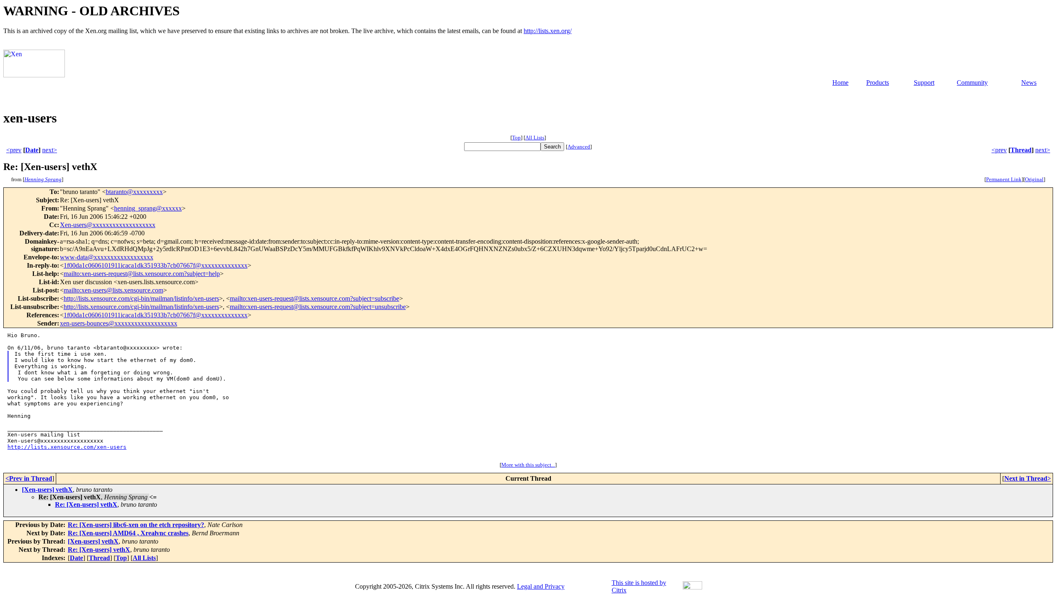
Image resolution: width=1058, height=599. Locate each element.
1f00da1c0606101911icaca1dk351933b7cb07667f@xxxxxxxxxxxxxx (156, 265)
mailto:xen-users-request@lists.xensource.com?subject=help (142, 273)
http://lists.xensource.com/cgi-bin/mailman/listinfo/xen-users (141, 298)
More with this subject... (528, 465)
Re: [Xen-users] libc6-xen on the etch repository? (136, 524)
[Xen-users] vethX (47, 489)
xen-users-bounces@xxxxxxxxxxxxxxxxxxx (118, 323)
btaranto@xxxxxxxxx (134, 191)
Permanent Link (1004, 179)
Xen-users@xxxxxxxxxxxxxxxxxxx (107, 224)
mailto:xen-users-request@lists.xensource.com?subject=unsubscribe (318, 306)
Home (840, 82)
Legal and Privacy (541, 586)
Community (972, 82)
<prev (13, 149)
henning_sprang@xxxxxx (148, 208)
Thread (1021, 149)
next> (49, 149)
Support (924, 82)
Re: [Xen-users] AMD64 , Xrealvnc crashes (128, 533)
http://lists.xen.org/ (548, 30)
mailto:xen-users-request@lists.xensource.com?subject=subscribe (314, 298)
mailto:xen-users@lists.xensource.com (113, 290)
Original (1034, 179)
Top (516, 137)
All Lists (534, 137)
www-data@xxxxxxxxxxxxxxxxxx (106, 257)
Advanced (578, 147)
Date (31, 149)
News (1029, 82)
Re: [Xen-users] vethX (86, 504)
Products (877, 82)
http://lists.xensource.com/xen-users (66, 447)
